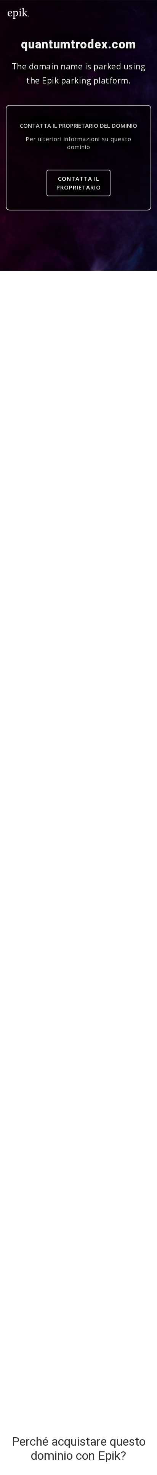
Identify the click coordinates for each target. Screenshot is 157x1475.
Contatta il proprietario (78, 183)
